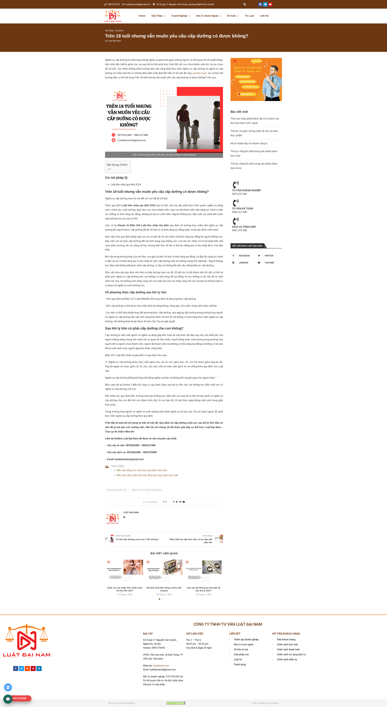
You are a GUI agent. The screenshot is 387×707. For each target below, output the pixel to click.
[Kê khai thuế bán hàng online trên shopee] (164, 572)
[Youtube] (270, 4)
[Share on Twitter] (177, 502)
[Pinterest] (33, 668)
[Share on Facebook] (173, 502)
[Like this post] (168, 502)
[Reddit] (27, 668)
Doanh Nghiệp (179, 15)
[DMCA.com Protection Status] (175, 703)
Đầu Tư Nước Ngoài (207, 15)
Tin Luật (249, 15)
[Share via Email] (184, 502)
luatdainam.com (161, 665)
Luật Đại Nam (114, 40)
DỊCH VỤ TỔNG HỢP (244, 227)
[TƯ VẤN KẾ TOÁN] (236, 203)
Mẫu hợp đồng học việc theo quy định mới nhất (142, 470)
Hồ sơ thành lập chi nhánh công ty (249, 143)
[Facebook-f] (15, 668)
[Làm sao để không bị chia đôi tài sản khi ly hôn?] (203, 572)
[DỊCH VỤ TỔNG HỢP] (236, 221)
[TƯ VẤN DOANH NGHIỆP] (236, 185)
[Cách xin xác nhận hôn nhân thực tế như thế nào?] (125, 572)
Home (142, 15)
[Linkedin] (39, 668)
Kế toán (231, 15)
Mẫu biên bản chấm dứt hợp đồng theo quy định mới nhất (147, 475)
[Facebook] (260, 4)
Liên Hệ (264, 15)
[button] (244, 4)
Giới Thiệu (157, 15)
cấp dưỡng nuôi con (116, 490)
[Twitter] (265, 4)
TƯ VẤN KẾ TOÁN (242, 208)
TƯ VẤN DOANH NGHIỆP (246, 190)
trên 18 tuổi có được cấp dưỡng (146, 490)
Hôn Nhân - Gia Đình (114, 30)
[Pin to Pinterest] (180, 502)
